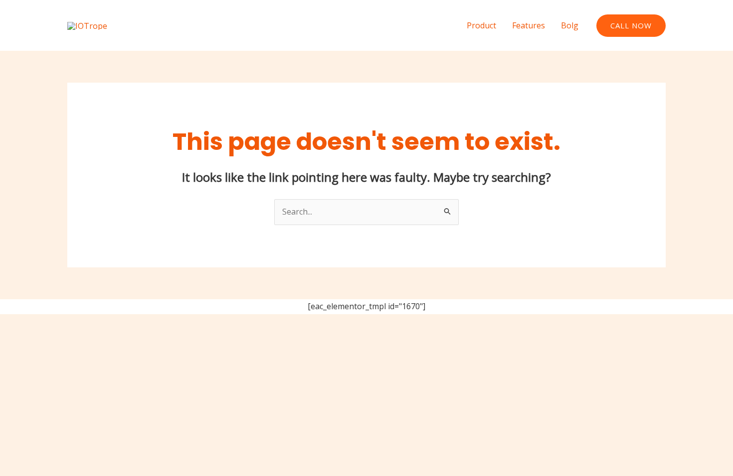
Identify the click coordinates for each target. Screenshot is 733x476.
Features (528, 25)
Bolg (569, 25)
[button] (631, 25)
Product (481, 25)
